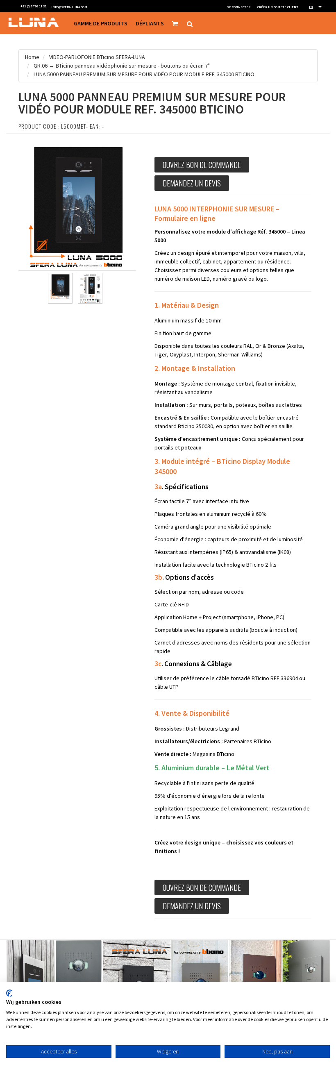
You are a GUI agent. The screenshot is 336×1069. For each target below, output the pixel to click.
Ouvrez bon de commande (202, 164)
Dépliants (150, 23)
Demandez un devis (192, 183)
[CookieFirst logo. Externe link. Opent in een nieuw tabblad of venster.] (9, 993)
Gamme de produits (100, 23)
